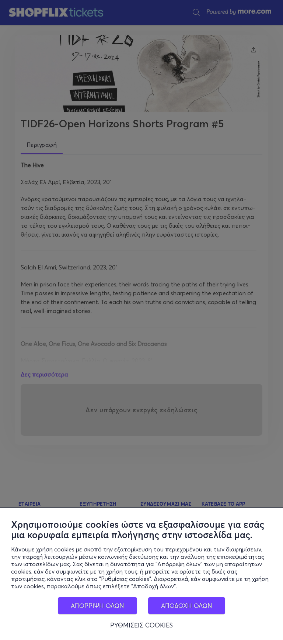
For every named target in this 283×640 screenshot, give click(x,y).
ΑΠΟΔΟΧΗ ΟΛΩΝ (186, 605)
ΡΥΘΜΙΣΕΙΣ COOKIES (141, 625)
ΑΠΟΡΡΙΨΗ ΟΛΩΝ (97, 605)
